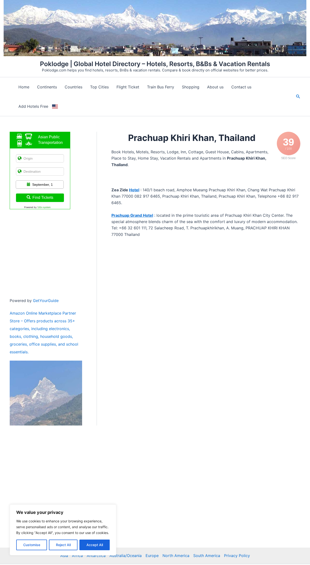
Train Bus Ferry (160, 87)
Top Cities (99, 87)
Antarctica (96, 555)
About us (215, 87)
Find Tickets (42, 197)
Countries (73, 87)
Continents (47, 87)
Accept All (94, 545)
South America (206, 555)
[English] (55, 106)
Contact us (241, 87)
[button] (298, 96)
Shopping (190, 87)
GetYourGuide (46, 300)
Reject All (63, 545)
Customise (31, 545)
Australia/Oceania (125, 555)
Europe (152, 555)
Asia (64, 555)
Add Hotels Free (33, 106)
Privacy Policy (237, 555)
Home (23, 87)
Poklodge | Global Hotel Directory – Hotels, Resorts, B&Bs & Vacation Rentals (155, 64)
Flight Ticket (127, 87)
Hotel (134, 189)
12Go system (44, 207)
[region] (63, 529)
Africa (77, 555)
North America (176, 555)
